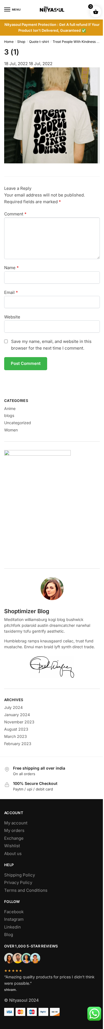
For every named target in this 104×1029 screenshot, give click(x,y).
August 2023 (16, 729)
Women (11, 430)
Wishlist (12, 845)
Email (11, 292)
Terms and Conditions (25, 890)
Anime (10, 408)
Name (11, 267)
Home (9, 42)
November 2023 (19, 721)
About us (13, 853)
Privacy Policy (18, 882)
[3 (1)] (52, 161)
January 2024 (17, 714)
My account (15, 823)
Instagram (14, 919)
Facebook (14, 911)
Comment (15, 214)
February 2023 (17, 743)
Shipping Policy (19, 875)
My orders (14, 830)
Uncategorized (17, 422)
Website (12, 317)
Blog (8, 934)
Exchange (14, 838)
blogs (9, 415)
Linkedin (12, 927)
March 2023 (15, 736)
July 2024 (13, 707)
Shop (21, 42)
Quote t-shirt (39, 42)
